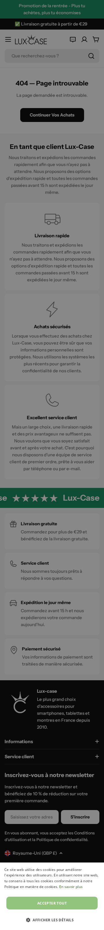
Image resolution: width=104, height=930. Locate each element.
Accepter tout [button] (52, 903)
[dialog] (52, 896)
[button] (52, 919)
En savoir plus (71, 886)
